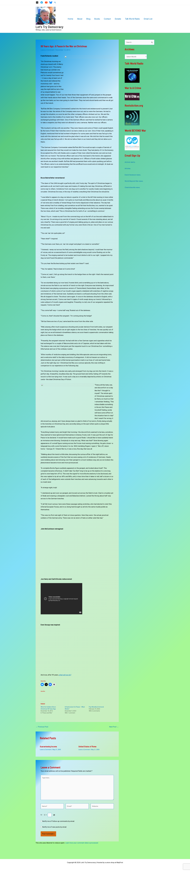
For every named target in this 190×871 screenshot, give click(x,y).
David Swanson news (132, 175)
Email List (148, 19)
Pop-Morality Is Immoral (96, 707)
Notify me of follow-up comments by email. (58, 821)
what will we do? (65, 675)
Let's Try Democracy (49, 27)
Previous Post (42, 727)
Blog (88, 19)
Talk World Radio (132, 19)
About (79, 19)
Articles (127, 168)
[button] (55, 2)
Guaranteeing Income (48, 746)
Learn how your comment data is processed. (81, 843)
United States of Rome (87, 746)
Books (97, 19)
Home (70, 19)
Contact (107, 19)
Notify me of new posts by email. (54, 827)
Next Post (114, 727)
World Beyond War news (134, 181)
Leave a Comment (47, 50)
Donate (118, 19)
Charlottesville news (132, 187)
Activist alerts (130, 162)
